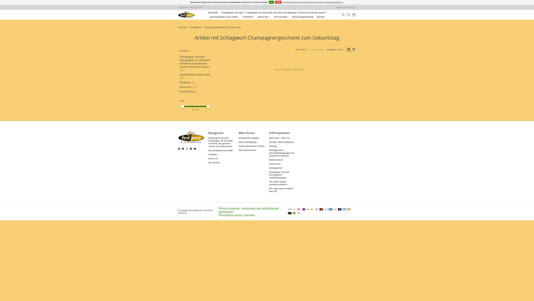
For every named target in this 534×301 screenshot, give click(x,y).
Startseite (213, 12)
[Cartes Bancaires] (344, 209)
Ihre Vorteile (186, 91)
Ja (271, 2)
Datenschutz (275, 163)
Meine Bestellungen (248, 142)
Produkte (185, 82)
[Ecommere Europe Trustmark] (237, 215)
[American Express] (330, 209)
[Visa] (326, 209)
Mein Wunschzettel (247, 150)
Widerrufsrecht (276, 159)
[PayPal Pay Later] (294, 213)
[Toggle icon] (343, 14)
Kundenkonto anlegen (249, 137)
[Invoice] (294, 209)
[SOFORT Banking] (298, 209)
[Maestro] (340, 209)
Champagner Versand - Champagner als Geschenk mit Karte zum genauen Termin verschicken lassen (195, 61)
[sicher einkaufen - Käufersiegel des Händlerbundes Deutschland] (251, 211)
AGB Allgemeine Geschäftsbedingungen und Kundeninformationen (281, 153)
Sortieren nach (317, 49)
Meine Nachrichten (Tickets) (251, 146)
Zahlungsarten (275, 167)
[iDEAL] (307, 209)
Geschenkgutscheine (302, 16)
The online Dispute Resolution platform (278, 183)
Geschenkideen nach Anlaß (195, 74)
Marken (321, 16)
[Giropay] (303, 209)
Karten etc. (186, 87)
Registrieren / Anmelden (345, 7)
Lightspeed (182, 213)
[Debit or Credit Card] (289, 213)
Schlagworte (195, 27)
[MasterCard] (321, 209)
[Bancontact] (312, 209)
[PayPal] (349, 209)
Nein (278, 2)
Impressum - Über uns (279, 137)
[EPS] (316, 209)
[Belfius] (335, 209)
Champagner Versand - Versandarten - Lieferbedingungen (280, 175)
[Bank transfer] (289, 209)
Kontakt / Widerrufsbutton (281, 142)
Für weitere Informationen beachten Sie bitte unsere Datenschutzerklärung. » (313, 2)
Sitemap (273, 146)
